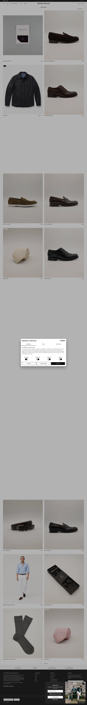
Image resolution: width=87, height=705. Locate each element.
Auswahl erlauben (43, 363)
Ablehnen (29, 363)
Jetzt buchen (82, 702)
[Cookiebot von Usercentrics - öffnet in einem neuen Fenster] (60, 341)
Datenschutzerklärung (52, 694)
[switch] (37, 359)
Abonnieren (55, 697)
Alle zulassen (58, 363)
